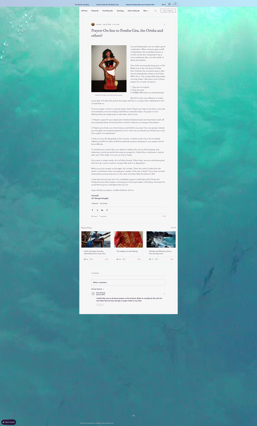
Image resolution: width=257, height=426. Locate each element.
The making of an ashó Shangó (127, 251)
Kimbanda (94, 11)
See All (173, 227)
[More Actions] (164, 293)
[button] (156, 10)
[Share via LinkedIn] (102, 210)
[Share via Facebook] (92, 210)
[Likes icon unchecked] (97, 305)
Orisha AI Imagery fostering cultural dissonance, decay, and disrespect (94, 252)
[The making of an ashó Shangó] (128, 239)
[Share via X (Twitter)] (97, 210)
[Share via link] (107, 210)
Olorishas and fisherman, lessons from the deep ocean (160, 252)
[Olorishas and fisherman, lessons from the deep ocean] (161, 239)
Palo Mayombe (107, 11)
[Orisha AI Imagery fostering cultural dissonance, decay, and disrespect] (95, 239)
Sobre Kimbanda (133, 11)
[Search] (175, 3)
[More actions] (164, 24)
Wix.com (110, 423)
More (145, 11)
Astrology (120, 11)
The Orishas (103, 203)
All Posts (84, 11)
